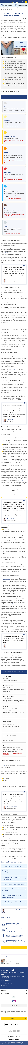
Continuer (13, 947)
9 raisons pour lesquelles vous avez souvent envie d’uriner (14, 787)
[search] (23, 2)
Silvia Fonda (10, 419)
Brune (5, 209)
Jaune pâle (7, 120)
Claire (5, 107)
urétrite (21, 480)
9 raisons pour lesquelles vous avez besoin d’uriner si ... (14, 960)
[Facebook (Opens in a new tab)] (13, 1001)
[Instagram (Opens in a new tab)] (15, 1001)
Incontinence (7, 7)
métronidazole (6, 579)
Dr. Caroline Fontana (12, 280)
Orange (6, 152)
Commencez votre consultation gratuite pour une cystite (14, 495)
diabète (12, 603)
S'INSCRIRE (14, 1018)
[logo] (14, 1)
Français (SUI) (14, 1005)
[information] (4, 2)
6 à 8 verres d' (13, 369)
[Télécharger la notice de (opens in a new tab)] (9, 1024)
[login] (26, 1)
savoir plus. (20, 1043)
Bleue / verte (7, 190)
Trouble (6, 226)
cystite (3, 478)
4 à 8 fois (3, 765)
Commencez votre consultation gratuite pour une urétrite (14, 489)
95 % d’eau (6, 252)
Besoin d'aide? (7, 980)
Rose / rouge (7, 172)
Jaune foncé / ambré (9, 136)
